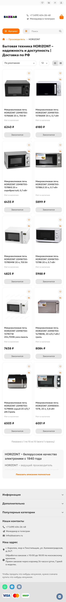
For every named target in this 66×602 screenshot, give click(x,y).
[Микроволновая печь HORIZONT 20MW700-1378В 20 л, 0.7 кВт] (49, 234)
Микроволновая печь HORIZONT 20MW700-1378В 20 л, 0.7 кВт (47, 259)
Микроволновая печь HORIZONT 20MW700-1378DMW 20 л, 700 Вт (16, 259)
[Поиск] (60, 31)
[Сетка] (55, 63)
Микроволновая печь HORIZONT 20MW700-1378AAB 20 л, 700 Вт (16, 112)
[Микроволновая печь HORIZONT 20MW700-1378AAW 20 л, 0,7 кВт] (49, 88)
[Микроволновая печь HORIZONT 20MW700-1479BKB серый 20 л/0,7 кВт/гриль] (17, 381)
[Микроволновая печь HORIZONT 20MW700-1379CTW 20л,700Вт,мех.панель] (17, 306)
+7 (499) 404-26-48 (40, 15)
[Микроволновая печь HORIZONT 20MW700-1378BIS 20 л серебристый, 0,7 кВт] (17, 160)
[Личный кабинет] (61, 2)
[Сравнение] (48, 2)
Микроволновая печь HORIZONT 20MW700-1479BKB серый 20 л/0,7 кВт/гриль (17, 407)
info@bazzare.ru (14, 535)
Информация (11, 494)
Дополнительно (13, 503)
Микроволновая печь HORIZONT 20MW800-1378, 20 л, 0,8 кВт (47, 405)
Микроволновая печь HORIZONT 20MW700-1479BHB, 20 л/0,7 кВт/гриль (48, 332)
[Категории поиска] (26, 31)
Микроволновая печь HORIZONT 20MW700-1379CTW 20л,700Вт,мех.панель (16, 332)
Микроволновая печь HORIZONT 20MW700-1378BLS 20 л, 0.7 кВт (47, 184)
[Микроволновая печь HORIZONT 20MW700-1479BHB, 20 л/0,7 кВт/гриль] (49, 306)
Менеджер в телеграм (42, 18)
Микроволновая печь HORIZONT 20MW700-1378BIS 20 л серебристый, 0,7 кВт (16, 186)
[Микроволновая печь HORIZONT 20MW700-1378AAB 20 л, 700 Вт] (17, 88)
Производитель (16, 39)
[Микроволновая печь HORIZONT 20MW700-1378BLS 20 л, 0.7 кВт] (49, 160)
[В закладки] (28, 73)
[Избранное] (42, 2)
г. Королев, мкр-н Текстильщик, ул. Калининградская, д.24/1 (34, 549)
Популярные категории (18, 512)
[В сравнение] (28, 79)
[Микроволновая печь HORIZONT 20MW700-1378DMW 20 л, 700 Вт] (17, 234)
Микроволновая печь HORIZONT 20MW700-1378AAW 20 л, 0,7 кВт (47, 112)
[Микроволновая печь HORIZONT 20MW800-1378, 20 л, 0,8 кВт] (49, 381)
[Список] (61, 63)
